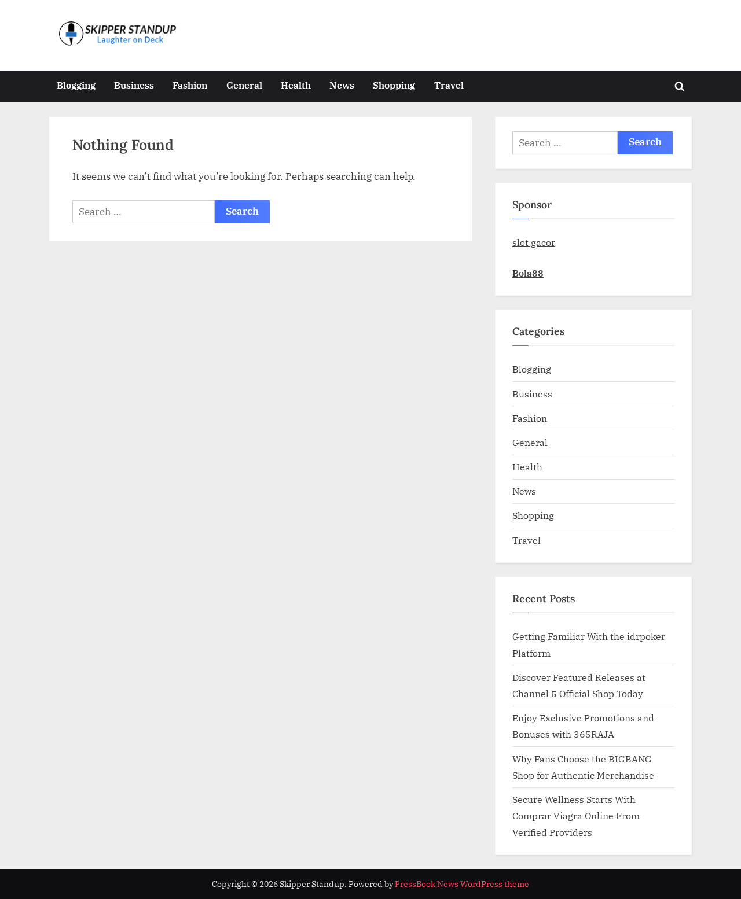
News (341, 85)
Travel (449, 85)
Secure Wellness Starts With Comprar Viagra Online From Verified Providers (576, 815)
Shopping (394, 85)
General (244, 85)
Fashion (190, 85)
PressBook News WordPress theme (462, 884)
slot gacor (533, 242)
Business (134, 85)
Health (296, 85)
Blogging (76, 85)
